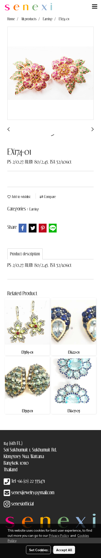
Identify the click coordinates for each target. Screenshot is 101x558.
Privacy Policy (59, 535)
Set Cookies (38, 549)
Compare (49, 197)
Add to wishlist (20, 197)
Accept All (64, 549)
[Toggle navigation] (94, 6)
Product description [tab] (25, 254)
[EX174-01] (50, 73)
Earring (34, 209)
